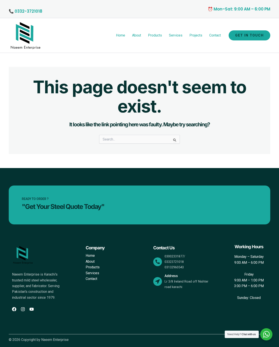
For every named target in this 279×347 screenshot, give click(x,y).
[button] (249, 35)
